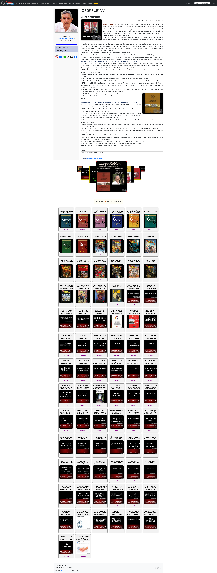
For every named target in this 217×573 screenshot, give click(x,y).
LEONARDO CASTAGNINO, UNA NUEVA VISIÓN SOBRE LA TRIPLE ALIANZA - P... (83, 462)
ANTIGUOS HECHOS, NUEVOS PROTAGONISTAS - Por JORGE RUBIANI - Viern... (150, 462)
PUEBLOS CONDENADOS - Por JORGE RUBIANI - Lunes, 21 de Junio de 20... (66, 412)
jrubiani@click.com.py (94, 158)
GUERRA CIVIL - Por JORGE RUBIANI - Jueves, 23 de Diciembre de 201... (133, 412)
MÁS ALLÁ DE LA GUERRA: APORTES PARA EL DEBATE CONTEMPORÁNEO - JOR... (117, 312)
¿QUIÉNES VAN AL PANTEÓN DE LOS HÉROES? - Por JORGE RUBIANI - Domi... (100, 462)
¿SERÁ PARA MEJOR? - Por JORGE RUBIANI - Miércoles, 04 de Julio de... (66, 538)
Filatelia (69, 3)
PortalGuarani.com (66, 570)
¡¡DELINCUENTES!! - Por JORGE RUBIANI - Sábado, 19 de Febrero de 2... (116, 437)
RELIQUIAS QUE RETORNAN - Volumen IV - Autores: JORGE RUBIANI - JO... (133, 211)
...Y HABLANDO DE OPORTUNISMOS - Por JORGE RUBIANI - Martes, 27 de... (66, 337)
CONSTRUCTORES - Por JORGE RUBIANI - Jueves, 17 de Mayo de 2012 (133, 513)
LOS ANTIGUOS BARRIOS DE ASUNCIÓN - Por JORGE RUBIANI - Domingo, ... (151, 287)
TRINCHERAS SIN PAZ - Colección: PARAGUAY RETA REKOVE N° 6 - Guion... (66, 262)
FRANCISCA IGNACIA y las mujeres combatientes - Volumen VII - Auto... (83, 211)
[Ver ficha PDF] (55, 58)
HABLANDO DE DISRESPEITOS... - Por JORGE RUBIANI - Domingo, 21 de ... (66, 387)
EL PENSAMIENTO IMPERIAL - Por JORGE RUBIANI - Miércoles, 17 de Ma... (150, 362)
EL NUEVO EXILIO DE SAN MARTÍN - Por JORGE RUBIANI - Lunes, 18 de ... (83, 362)
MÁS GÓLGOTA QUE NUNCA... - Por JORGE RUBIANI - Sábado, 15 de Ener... (150, 412)
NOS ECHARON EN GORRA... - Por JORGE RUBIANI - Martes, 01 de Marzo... (133, 437)
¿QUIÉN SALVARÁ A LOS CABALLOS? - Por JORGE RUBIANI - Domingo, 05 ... (150, 488)
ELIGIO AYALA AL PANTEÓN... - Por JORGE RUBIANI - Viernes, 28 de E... (83, 437)
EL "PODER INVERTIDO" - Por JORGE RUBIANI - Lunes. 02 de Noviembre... (83, 337)
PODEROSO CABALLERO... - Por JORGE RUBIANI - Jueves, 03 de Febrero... (100, 437)
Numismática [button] (54, 3)
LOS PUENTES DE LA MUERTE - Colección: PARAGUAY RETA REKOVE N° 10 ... (83, 287)
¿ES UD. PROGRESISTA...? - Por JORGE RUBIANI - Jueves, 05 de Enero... (133, 488)
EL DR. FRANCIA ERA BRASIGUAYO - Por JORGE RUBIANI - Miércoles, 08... (66, 513)
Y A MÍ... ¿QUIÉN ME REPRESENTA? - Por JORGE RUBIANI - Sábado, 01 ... (150, 312)
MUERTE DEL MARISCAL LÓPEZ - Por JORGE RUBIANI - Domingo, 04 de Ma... (83, 513)
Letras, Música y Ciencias (24, 3)
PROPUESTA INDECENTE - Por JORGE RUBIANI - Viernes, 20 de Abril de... (116, 513)
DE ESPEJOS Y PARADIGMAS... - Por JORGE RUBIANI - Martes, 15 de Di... (134, 337)
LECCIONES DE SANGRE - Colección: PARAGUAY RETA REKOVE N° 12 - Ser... (117, 236)
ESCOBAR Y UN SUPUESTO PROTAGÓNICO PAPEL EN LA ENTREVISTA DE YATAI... (66, 488)
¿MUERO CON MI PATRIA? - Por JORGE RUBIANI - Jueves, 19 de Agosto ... (100, 412)
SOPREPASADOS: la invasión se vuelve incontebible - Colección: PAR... (133, 236)
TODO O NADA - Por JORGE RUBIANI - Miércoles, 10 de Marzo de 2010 (133, 362)
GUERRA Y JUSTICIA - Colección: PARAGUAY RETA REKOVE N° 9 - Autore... (99, 287)
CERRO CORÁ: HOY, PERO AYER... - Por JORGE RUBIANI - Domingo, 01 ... (100, 312)
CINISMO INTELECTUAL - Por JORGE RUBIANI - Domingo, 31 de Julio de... (134, 462)
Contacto (80, 570)
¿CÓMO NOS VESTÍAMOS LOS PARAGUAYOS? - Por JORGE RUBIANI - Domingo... (83, 312)
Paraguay (70, 38)
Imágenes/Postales (63, 3)
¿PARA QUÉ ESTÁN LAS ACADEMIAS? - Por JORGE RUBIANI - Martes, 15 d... (83, 488)
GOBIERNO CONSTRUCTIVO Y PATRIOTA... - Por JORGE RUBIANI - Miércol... (66, 362)
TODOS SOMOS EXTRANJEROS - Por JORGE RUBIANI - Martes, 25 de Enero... (66, 437)
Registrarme (92, 3)
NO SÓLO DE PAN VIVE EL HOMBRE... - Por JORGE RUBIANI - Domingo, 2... (116, 488)
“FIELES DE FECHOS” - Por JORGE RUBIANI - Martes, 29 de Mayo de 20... (150, 513)
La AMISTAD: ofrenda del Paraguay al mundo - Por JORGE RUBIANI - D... (83, 538)
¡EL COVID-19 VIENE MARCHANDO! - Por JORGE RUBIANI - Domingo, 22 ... (66, 312)
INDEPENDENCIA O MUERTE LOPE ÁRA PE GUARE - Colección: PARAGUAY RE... (133, 262)
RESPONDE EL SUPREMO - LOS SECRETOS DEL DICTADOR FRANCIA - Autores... (83, 236)
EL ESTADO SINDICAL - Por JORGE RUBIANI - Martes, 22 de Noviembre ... (100, 488)
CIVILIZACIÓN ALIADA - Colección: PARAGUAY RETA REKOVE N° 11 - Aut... (66, 287)
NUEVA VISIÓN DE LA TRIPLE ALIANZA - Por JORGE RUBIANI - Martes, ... (66, 462)
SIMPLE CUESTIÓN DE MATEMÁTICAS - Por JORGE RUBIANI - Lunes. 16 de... (99, 337)
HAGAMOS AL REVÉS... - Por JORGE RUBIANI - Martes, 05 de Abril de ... (150, 437)
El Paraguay (84, 3)
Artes (17, 3)
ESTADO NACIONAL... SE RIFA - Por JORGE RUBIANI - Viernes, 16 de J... (83, 412)
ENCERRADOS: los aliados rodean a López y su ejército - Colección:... (150, 236)
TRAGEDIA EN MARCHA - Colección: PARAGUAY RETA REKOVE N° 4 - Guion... (100, 262)
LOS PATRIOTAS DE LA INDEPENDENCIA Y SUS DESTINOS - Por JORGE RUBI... (133, 287)
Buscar (213, 3)
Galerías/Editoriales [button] (45, 3)
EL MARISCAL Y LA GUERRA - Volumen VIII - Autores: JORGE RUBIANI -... (66, 211)
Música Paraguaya (76, 3)
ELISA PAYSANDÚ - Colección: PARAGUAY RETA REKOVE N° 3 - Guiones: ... (116, 262)
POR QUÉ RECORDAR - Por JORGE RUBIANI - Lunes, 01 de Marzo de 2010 (100, 362)
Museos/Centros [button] (35, 3)
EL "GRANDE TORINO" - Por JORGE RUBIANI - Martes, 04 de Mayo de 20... (100, 387)
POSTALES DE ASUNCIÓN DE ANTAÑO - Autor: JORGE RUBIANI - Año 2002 (133, 312)
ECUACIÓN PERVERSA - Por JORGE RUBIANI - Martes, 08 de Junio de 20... (150, 387)
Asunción (60, 38)
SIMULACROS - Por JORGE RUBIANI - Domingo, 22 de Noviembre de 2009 (116, 337)
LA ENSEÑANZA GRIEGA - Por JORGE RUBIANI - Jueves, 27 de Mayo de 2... (134, 387)
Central (65, 38)
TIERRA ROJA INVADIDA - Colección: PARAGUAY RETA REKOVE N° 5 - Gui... (83, 262)
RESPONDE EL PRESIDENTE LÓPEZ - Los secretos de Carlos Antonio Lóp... (150, 211)
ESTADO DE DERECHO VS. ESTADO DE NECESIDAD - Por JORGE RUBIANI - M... (116, 412)
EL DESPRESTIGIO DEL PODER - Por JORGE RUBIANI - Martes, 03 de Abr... (100, 513)
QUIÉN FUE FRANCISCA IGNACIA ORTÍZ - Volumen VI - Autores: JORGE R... (100, 211)
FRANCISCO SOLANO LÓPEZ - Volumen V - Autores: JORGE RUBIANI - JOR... (117, 211)
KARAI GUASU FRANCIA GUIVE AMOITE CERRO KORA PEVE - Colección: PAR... (150, 262)
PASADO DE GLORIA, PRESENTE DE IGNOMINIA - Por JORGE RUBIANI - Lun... (117, 462)
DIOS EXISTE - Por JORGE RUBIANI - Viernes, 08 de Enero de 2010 (151, 337)
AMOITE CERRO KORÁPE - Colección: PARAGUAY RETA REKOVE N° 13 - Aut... (100, 236)
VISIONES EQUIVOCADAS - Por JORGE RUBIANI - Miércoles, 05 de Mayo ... (116, 387)
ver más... (66, 229)
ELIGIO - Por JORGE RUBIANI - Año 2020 (117, 286)
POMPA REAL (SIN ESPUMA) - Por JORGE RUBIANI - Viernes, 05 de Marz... (116, 362)
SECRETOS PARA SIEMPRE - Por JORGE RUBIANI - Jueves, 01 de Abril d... (83, 387)
